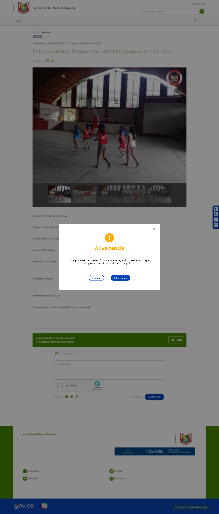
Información (120, 278)
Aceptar (96, 278)
